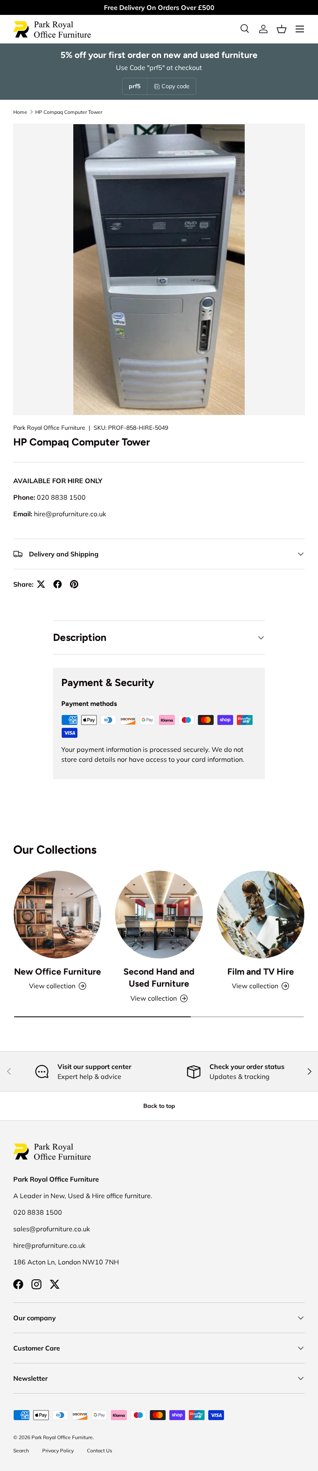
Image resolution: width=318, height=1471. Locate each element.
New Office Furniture (57, 971)
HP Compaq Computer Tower (68, 112)
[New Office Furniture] (57, 914)
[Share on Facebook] (57, 584)
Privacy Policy (58, 1450)
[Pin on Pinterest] (74, 584)
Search (21, 1450)
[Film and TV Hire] (260, 914)
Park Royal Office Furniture (49, 427)
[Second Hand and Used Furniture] (158, 914)
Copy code (175, 86)
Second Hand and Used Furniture (159, 977)
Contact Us (99, 1450)
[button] (281, 29)
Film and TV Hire (260, 971)
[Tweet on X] (41, 584)
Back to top (159, 1106)
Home (20, 112)
